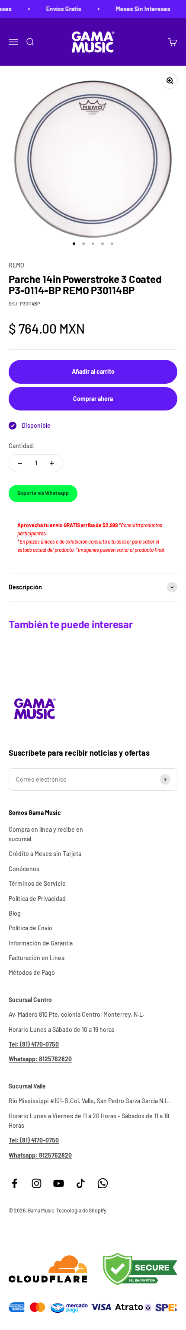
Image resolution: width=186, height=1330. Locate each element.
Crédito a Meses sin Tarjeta (45, 853)
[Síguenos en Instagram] (36, 1183)
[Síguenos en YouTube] (58, 1183)
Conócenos (24, 868)
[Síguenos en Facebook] (14, 1183)
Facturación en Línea (36, 957)
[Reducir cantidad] (20, 463)
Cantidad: (22, 445)
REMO (16, 265)
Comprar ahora (93, 398)
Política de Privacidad (37, 898)
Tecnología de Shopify (81, 1210)
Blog (15, 913)
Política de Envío (30, 928)
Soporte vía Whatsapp (43, 493)
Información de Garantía (41, 943)
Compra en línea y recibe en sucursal (46, 834)
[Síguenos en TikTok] (81, 1183)
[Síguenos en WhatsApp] (103, 1183)
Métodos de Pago (32, 972)
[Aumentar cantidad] (52, 463)
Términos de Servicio (37, 883)
